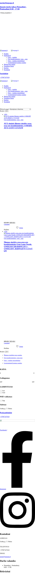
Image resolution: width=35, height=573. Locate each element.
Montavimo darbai (9, 64)
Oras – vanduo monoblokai (16, 61)
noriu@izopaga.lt (5, 557)
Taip (3, 400)
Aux (3, 391)
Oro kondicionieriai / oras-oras (13, 358)
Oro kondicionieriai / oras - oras (13, 120)
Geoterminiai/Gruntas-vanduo (17, 62)
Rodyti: (2, 111)
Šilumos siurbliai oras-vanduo (13, 355)
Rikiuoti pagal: (4, 109)
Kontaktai (7, 70)
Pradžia (6, 54)
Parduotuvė (7, 55)
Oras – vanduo (12, 57)
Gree (3, 393)
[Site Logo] (15, 50)
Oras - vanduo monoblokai (12, 360)
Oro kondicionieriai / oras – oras (18, 59)
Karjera (6, 68)
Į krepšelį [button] (7, 224)
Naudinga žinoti (9, 66)
